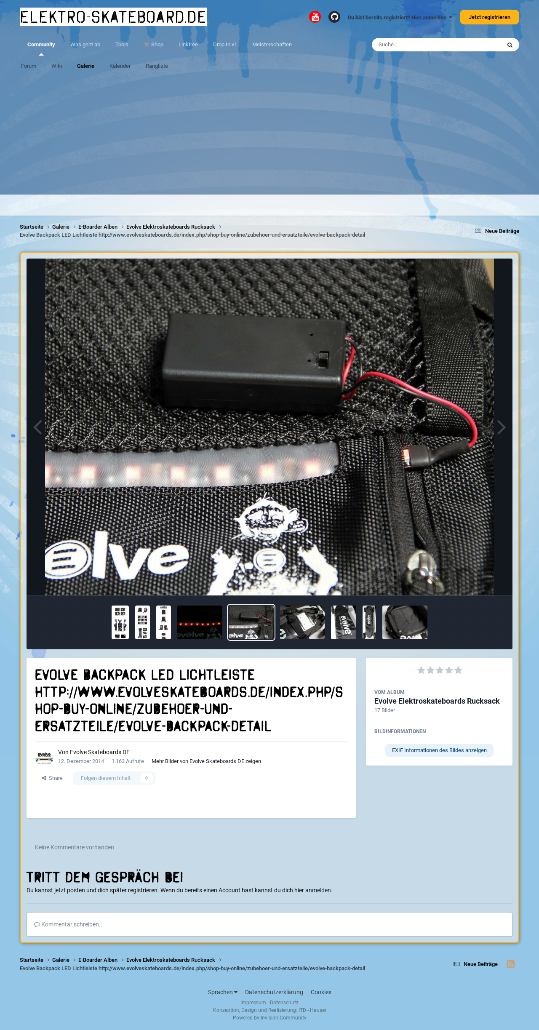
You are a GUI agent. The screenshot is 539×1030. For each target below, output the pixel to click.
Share (54, 778)
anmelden (318, 890)
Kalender (120, 66)
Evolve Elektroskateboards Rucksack (437, 700)
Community (41, 44)
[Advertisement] (269, 136)
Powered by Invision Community (270, 1018)
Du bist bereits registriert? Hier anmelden (398, 17)
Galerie (85, 66)
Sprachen (221, 992)
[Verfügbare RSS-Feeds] (510, 964)
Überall (481, 45)
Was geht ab (85, 44)
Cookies (321, 992)
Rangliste (157, 66)
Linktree (188, 44)
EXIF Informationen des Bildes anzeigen (439, 750)
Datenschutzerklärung (274, 992)
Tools (121, 44)
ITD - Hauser (312, 1010)
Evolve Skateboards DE (100, 752)
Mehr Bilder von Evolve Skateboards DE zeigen (206, 761)
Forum (28, 66)
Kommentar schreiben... (72, 924)
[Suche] (510, 44)
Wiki (56, 66)
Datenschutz (284, 1003)
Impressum (253, 1003)
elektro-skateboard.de (113, 17)
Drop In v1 (225, 44)
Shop (156, 44)
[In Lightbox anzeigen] (269, 427)
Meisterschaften (272, 44)
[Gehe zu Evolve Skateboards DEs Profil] (44, 757)
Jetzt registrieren (489, 17)
